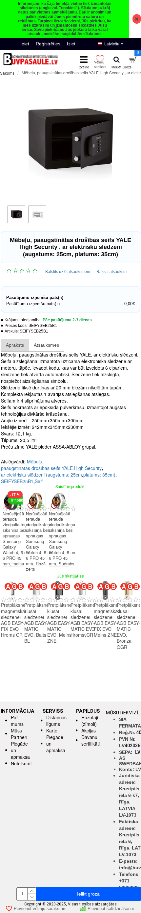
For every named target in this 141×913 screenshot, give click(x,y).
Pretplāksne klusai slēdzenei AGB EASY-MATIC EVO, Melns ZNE (59, 623)
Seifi (39, 481)
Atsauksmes (46, 345)
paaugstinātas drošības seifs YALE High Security (51, 468)
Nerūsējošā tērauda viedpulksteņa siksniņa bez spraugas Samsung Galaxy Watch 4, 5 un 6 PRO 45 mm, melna (16, 539)
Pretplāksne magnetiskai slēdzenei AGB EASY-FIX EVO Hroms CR (13, 620)
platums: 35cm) (99, 474)
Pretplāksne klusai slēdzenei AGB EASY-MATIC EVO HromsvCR (82, 620)
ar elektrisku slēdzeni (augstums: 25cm (41, 474)
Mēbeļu (34, 461)
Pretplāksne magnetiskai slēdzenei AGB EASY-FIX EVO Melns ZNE (106, 620)
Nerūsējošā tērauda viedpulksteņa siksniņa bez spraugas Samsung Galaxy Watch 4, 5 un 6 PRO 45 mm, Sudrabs (62, 539)
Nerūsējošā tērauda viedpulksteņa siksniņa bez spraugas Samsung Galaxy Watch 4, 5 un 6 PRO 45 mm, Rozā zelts (39, 541)
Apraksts (15, 345)
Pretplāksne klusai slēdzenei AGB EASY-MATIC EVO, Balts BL (36, 623)
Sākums (7, 73)
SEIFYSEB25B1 (17, 481)
